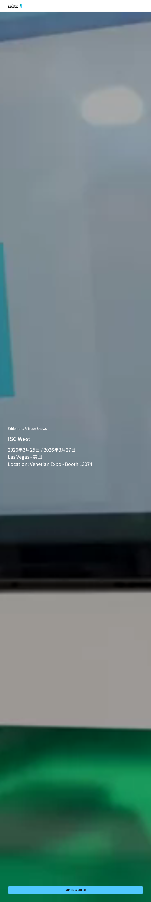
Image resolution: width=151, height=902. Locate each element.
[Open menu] (141, 6)
